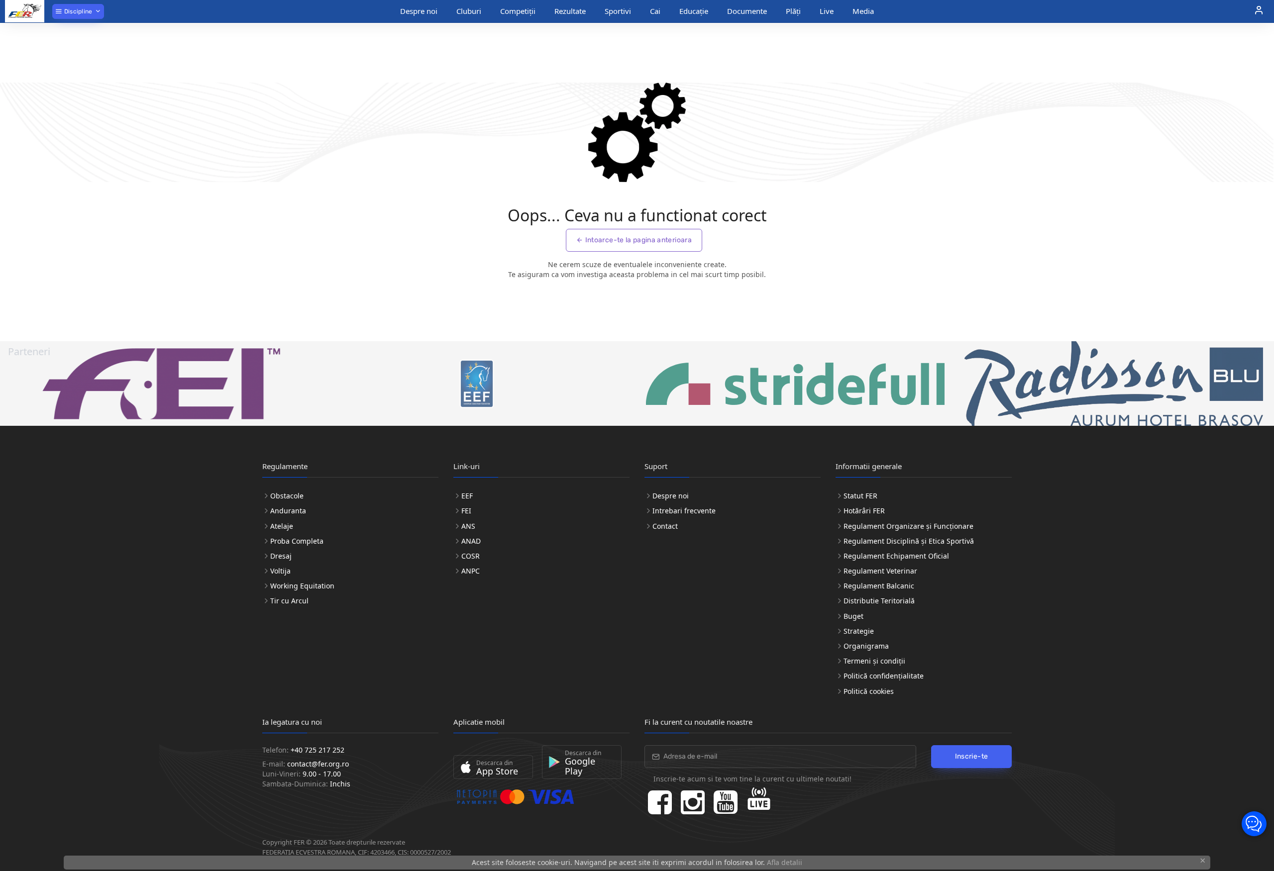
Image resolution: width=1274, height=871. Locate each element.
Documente (747, 11)
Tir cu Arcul (289, 600)
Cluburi (468, 11)
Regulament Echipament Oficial (896, 556)
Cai (655, 11)
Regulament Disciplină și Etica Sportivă (909, 541)
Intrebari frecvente (684, 510)
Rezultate (570, 11)
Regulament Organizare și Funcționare (908, 526)
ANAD (471, 541)
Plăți (793, 11)
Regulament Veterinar (880, 571)
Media (863, 11)
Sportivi (618, 11)
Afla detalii (784, 862)
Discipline (77, 11)
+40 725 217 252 (317, 750)
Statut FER (860, 495)
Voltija (280, 571)
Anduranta (288, 510)
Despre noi (418, 11)
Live (827, 11)
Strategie (859, 631)
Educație (693, 11)
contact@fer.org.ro (318, 764)
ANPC (470, 571)
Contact (665, 526)
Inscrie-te (971, 756)
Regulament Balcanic (879, 585)
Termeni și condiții (874, 661)
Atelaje (281, 526)
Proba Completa (296, 541)
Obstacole (287, 495)
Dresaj (281, 556)
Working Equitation (302, 585)
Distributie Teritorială (879, 600)
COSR (470, 556)
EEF (467, 495)
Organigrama (866, 646)
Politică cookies (869, 691)
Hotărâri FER (864, 510)
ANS (468, 526)
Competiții (517, 11)
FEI (466, 510)
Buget (853, 616)
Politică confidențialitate (884, 675)
